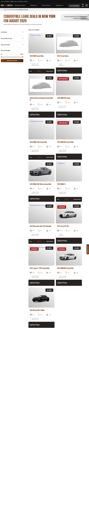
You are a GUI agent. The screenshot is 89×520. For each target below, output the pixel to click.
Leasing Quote (87, 249)
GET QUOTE (49, 36)
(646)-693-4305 (82, 5)
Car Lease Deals (11, 9)
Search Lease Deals (74, 5)
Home (5, 9)
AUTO (7, 5)
